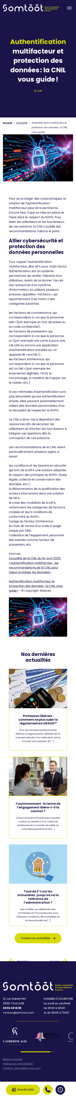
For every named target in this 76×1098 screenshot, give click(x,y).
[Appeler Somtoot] (48, 1090)
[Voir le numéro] (47, 1089)
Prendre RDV (25, 1089)
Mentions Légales (12, 1059)
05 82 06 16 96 (12, 1008)
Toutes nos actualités (35, 938)
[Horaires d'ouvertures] (60, 1090)
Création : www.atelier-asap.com (22, 1068)
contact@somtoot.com (18, 1013)
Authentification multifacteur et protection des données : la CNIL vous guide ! (36, 586)
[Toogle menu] (69, 8)
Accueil (7, 122)
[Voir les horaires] (60, 1089)
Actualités (21, 122)
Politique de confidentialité (18, 1063)
